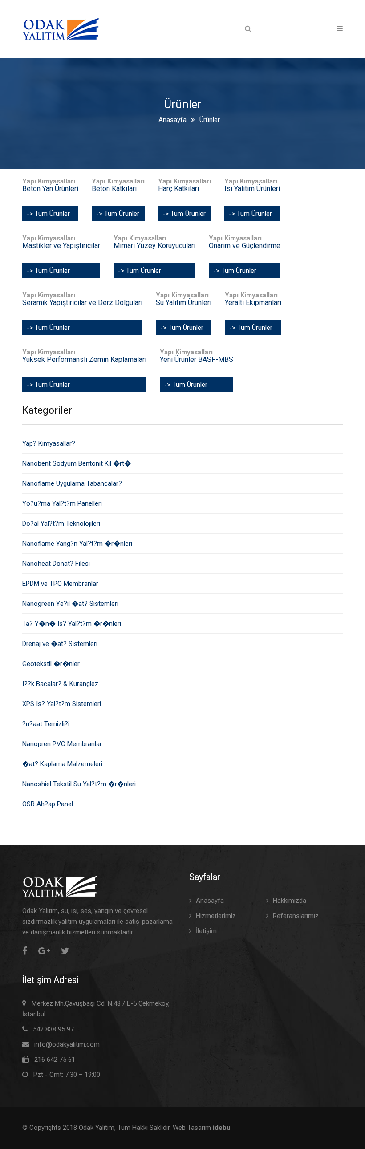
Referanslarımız (296, 916)
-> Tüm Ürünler (48, 214)
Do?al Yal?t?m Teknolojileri (61, 524)
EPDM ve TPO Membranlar (60, 584)
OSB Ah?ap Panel (47, 804)
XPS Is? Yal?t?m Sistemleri (61, 704)
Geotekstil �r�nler (51, 664)
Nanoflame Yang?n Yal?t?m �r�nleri (77, 544)
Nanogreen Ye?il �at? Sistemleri (70, 604)
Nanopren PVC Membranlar (62, 744)
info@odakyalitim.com (67, 1044)
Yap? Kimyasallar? (48, 443)
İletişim (206, 931)
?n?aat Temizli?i (45, 724)
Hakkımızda (289, 901)
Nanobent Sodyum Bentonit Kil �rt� (76, 463)
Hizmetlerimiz (216, 916)
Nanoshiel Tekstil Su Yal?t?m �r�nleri (79, 784)
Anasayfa (172, 120)
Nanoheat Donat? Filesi (56, 564)
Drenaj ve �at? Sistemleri (59, 644)
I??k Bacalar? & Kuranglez (60, 684)
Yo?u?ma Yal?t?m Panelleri (62, 503)
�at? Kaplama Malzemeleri (62, 764)
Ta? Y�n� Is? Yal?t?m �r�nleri (71, 624)
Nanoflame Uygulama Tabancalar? (72, 483)
